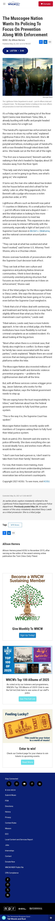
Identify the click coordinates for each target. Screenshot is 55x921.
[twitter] (7, 890)
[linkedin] (7, 895)
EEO (6, 834)
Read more (27, 762)
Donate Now (10, 862)
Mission (8, 828)
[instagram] (7, 884)
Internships (9, 851)
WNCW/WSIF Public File (14, 867)
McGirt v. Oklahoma (40, 231)
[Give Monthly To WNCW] (27, 598)
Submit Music (10, 795)
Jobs (7, 845)
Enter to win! (27, 749)
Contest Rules (10, 823)
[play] (4, 917)
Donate (46, 4)
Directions (9, 806)
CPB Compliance (12, 873)
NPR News (15, 525)
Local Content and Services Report (19, 840)
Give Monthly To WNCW (27, 629)
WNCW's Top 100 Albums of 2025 (27, 680)
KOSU (47, 481)
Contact (8, 856)
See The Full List (27, 698)
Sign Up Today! (27, 635)
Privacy (8, 817)
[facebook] (7, 879)
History (8, 812)
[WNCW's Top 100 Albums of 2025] (27, 660)
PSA (7, 801)
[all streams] (51, 918)
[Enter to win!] (27, 726)
